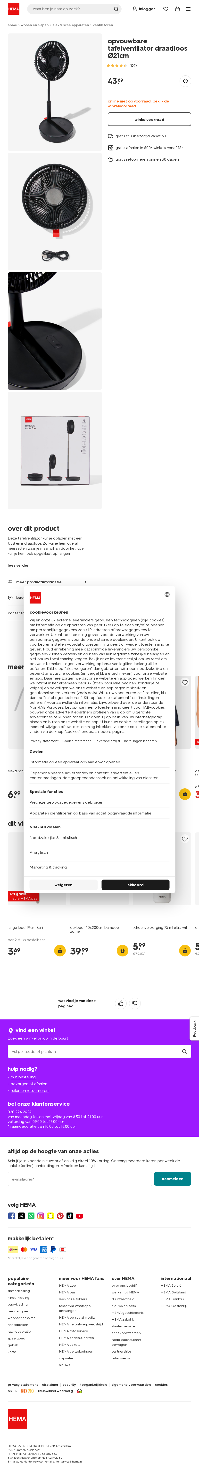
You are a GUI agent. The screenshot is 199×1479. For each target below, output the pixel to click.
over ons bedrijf (124, 1285)
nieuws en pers (124, 1306)
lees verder (18, 565)
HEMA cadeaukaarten (76, 1338)
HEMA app (67, 1285)
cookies (161, 1385)
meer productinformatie (39, 582)
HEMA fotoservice (73, 1331)
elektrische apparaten (70, 25)
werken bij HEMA (125, 1292)
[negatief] (135, 1003)
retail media (121, 1358)
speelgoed (16, 1338)
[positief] (121, 1003)
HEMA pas (67, 1292)
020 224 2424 (20, 1112)
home (12, 25)
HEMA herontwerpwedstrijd (81, 1324)
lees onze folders (73, 1299)
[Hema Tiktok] (69, 1216)
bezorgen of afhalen (29, 1083)
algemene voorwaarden (131, 1385)
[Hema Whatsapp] (31, 1216)
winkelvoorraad (149, 119)
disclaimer (50, 1385)
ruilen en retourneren (30, 1090)
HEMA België (171, 1285)
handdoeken (18, 1325)
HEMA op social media (77, 1317)
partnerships (121, 1351)
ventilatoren (103, 25)
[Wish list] (166, 9)
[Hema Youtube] (79, 1216)
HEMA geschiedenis (127, 1313)
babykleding (18, 1304)
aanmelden (172, 1178)
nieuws (64, 1365)
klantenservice (123, 1326)
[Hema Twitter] (21, 1216)
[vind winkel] (184, 1052)
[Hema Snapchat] (50, 1216)
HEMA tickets (69, 1345)
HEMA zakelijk (123, 1319)
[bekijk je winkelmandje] (177, 9)
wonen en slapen (35, 25)
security (69, 1385)
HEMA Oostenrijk (174, 1306)
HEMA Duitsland (173, 1292)
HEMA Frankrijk (172, 1299)
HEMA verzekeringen (76, 1351)
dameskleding (19, 1291)
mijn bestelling (23, 1077)
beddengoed (18, 1311)
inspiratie (66, 1358)
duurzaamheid (123, 1299)
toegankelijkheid (93, 1385)
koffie (12, 1352)
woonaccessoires (21, 1318)
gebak (13, 1345)
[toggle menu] (188, 9)
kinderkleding (18, 1298)
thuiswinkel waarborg (55, 1391)
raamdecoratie (19, 1332)
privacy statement (23, 1385)
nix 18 (12, 1391)
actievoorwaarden (126, 1333)
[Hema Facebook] (11, 1216)
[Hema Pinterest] (60, 1216)
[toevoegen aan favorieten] (185, 81)
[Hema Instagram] (40, 1216)
